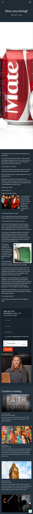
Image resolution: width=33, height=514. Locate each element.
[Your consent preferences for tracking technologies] (30, 511)
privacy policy (16, 336)
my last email (11, 239)
